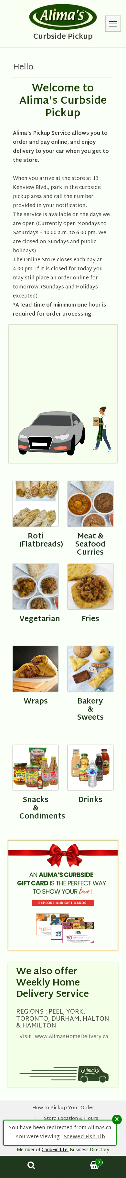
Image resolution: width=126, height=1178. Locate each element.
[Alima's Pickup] (63, 17)
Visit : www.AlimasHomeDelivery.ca (63, 1037)
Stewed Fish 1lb (84, 1137)
